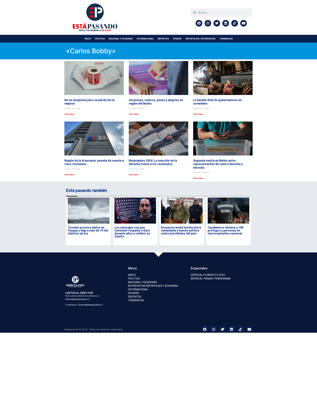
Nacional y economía (121, 39)
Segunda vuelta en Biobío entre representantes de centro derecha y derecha (218, 164)
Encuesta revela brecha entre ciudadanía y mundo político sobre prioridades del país (181, 230)
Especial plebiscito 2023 (208, 274)
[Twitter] (216, 23)
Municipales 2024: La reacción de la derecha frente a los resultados (153, 162)
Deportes (163, 39)
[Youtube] (243, 23)
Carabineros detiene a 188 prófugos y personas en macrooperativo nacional (225, 230)
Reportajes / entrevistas (200, 39)
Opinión (177, 39)
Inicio (88, 39)
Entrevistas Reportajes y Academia (153, 285)
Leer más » (69, 114)
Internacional (145, 39)
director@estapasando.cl (77, 299)
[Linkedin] (225, 23)
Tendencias (226, 39)
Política (100, 39)
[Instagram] (208, 23)
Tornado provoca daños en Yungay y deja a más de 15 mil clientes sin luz (88, 230)
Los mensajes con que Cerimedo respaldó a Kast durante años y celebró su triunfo (132, 232)
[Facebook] (199, 23)
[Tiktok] (234, 23)
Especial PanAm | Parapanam (210, 278)
